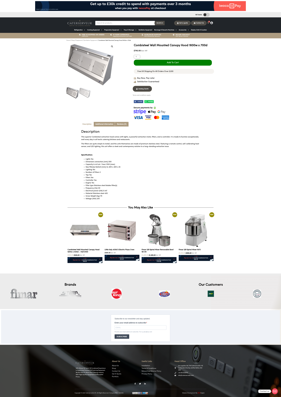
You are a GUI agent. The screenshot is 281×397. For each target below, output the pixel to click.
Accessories (182, 30)
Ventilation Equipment (145, 30)
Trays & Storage (129, 30)
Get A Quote (116, 374)
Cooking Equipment (93, 30)
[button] (112, 46)
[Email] (275, 391)
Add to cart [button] (72, 264)
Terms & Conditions (149, 368)
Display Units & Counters (199, 30)
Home (68, 40)
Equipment (79, 40)
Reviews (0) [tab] (121, 124)
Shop (73, 40)
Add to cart (173, 63)
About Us (115, 366)
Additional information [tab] (104, 124)
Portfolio (115, 377)
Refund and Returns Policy (151, 371)
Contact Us (116, 371)
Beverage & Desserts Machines (164, 30)
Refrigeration (78, 30)
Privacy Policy (147, 374)
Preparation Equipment (111, 30)
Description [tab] (87, 124)
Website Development (188, 393)
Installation (146, 366)
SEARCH (159, 23)
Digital (201, 393)
